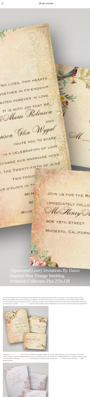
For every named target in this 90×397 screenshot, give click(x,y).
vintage (60, 358)
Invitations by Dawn (23, 303)
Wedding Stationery (22, 266)
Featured (12, 266)
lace (78, 358)
